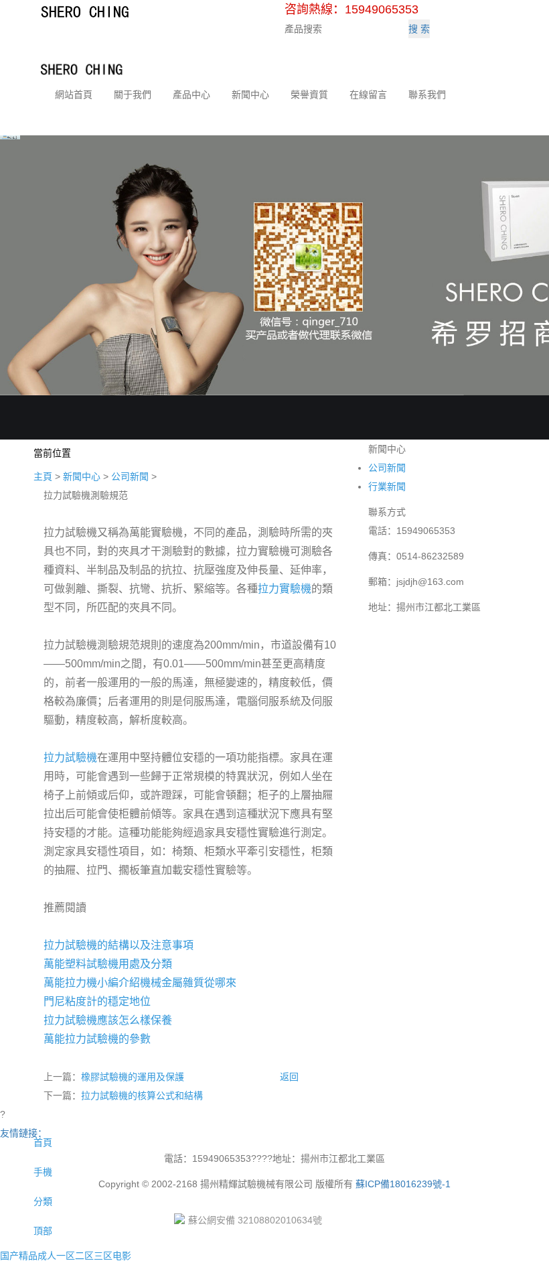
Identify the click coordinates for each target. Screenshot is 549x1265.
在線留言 (368, 94)
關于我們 (132, 94)
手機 (41, 1172)
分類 (41, 1201)
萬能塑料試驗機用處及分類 (108, 964)
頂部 (41, 1230)
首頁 (41, 1142)
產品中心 (191, 94)
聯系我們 (427, 94)
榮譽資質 (309, 94)
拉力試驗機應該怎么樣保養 (108, 1020)
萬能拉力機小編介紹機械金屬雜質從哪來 (140, 982)
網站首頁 (73, 94)
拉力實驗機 (284, 588)
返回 (289, 1076)
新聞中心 (250, 94)
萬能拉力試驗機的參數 (97, 1039)
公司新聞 (130, 476)
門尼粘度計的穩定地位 (97, 1001)
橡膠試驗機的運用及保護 (132, 1076)
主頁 (42, 476)
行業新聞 (387, 486)
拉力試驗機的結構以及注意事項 (118, 945)
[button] (132, 108)
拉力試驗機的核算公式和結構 (142, 1095)
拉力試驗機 (70, 757)
